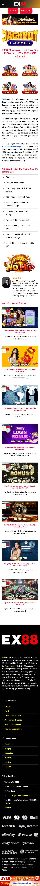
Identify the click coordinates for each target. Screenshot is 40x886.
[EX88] (20, 4)
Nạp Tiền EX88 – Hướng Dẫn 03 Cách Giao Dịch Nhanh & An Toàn (20, 526)
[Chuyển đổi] (4, 177)
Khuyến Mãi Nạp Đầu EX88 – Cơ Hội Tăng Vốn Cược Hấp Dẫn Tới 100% (20, 487)
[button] (3, 4)
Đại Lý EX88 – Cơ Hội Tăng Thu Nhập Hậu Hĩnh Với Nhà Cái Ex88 (20, 409)
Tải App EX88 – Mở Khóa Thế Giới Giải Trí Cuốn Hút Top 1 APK (20, 331)
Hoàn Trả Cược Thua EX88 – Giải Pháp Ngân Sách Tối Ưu (20, 370)
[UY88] (20, 878)
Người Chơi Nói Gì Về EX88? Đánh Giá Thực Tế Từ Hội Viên (20, 604)
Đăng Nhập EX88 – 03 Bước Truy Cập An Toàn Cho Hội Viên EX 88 (20, 565)
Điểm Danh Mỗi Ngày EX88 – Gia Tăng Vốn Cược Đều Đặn (20, 448)
